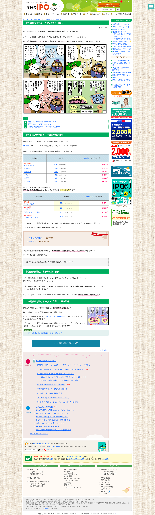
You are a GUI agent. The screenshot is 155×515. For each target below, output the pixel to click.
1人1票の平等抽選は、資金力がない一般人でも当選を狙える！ (61, 369)
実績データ (77, 14)
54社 (56, 181)
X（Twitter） (115, 1)
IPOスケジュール (52, 14)
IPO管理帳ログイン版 (72, 478)
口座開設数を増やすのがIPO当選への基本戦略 (44, 127)
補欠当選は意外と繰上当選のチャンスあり (53, 398)
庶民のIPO (74, 513)
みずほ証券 (27, 172)
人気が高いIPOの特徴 (44, 407)
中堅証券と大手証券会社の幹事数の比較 (42, 122)
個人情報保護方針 (107, 513)
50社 (61, 203)
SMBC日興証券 (29, 165)
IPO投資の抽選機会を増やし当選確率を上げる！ (55, 374)
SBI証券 (26, 178)
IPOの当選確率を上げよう (46, 361)
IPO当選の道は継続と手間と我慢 (49, 393)
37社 (56, 175)
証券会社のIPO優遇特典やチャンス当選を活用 (53, 430)
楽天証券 (27, 181)
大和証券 (27, 175)
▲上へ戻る (104, 350)
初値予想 (66, 14)
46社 (56, 168)
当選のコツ (96, 14)
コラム (106, 14)
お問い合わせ (106, 489)
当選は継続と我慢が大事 (68, 343)
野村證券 (27, 168)
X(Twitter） (105, 491)
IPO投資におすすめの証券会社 (38, 482)
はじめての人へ (93, 1)
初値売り (87, 158)
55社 (61, 208)
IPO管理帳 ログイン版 (109, 6)
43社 (56, 172)
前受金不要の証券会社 (120, 41)
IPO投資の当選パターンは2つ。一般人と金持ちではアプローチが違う (63, 365)
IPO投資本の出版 (107, 487)
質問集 (39, 14)
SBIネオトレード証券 (31, 217)
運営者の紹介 (106, 480)
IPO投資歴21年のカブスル (41, 444)
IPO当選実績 (105, 478)
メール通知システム (71, 481)
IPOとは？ (30, 14)
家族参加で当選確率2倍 (122, 39)
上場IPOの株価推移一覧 (72, 487)
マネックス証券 (29, 204)
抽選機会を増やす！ (120, 32)
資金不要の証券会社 (37, 486)
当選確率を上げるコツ (120, 24)
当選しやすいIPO (118, 78)
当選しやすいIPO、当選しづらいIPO (50, 423)
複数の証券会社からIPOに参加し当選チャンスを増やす (61, 377)
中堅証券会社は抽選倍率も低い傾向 (40, 124)
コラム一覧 (105, 482)
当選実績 (104, 1)
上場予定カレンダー (71, 474)
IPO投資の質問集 (33, 478)
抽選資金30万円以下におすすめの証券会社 (52, 413)
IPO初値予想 (68, 472)
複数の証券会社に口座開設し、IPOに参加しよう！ (46, 333)
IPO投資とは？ (32, 469)
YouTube (126, 1)
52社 (56, 164)
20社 (61, 212)
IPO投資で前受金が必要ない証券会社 (51, 385)
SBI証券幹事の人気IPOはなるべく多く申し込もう (55, 410)
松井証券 (27, 209)
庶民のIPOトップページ (39, 434)
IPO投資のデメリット (37, 474)
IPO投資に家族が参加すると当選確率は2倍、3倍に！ (60, 380)
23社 (61, 216)
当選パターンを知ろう (120, 27)
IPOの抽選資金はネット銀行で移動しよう (52, 417)
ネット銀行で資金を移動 (121, 72)
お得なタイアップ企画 (37, 484)
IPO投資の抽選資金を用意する (47, 426)
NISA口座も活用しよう (121, 75)
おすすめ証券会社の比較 (122, 14)
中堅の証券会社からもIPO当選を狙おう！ (53, 389)
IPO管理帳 (109, 4)
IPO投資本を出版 (54, 446)
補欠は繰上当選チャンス (121, 49)
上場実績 (67, 483)
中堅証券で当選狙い (120, 44)
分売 (86, 14)
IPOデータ (27, 146)
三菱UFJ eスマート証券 (32, 212)
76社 (56, 178)
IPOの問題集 (105, 484)
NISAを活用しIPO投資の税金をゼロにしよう (53, 420)
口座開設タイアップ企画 (73, 457)
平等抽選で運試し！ (120, 29)
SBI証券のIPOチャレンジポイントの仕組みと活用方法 (57, 402)
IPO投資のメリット (36, 472)
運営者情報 (95, 513)
